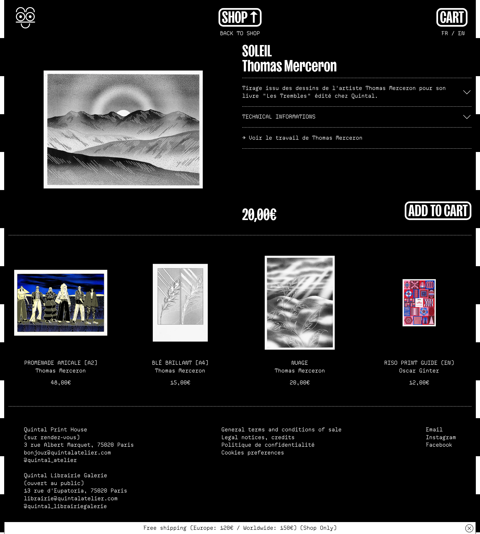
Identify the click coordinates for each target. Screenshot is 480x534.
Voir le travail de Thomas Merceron (305, 138)
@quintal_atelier (50, 460)
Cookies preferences (252, 452)
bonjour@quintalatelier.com (67, 452)
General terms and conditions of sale (281, 429)
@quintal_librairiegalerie (65, 506)
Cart (452, 16)
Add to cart (438, 209)
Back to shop (240, 33)
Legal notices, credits (258, 437)
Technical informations (279, 116)
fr (444, 33)
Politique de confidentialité (268, 445)
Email (434, 429)
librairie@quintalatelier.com (71, 498)
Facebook (439, 445)
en (461, 33)
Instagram (441, 437)
